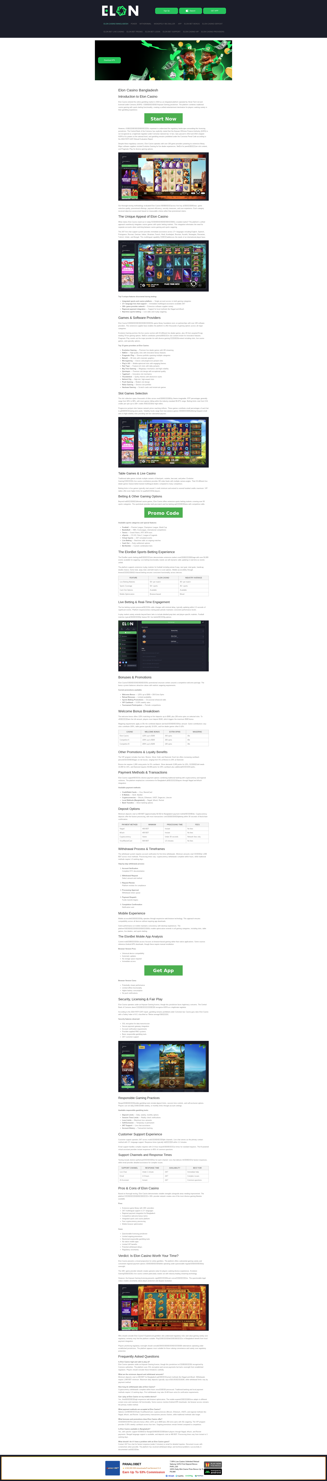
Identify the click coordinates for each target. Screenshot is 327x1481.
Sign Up (167, 11)
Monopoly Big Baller (165, 24)
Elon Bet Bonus (192, 24)
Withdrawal (145, 24)
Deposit (192, 11)
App (180, 24)
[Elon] (120, 10)
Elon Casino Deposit (212, 24)
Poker (134, 24)
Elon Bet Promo (135, 32)
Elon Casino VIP (191, 32)
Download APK (109, 60)
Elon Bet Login (152, 32)
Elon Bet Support (172, 32)
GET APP (214, 11)
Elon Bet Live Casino (114, 32)
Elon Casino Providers (212, 32)
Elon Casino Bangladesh (116, 24)
